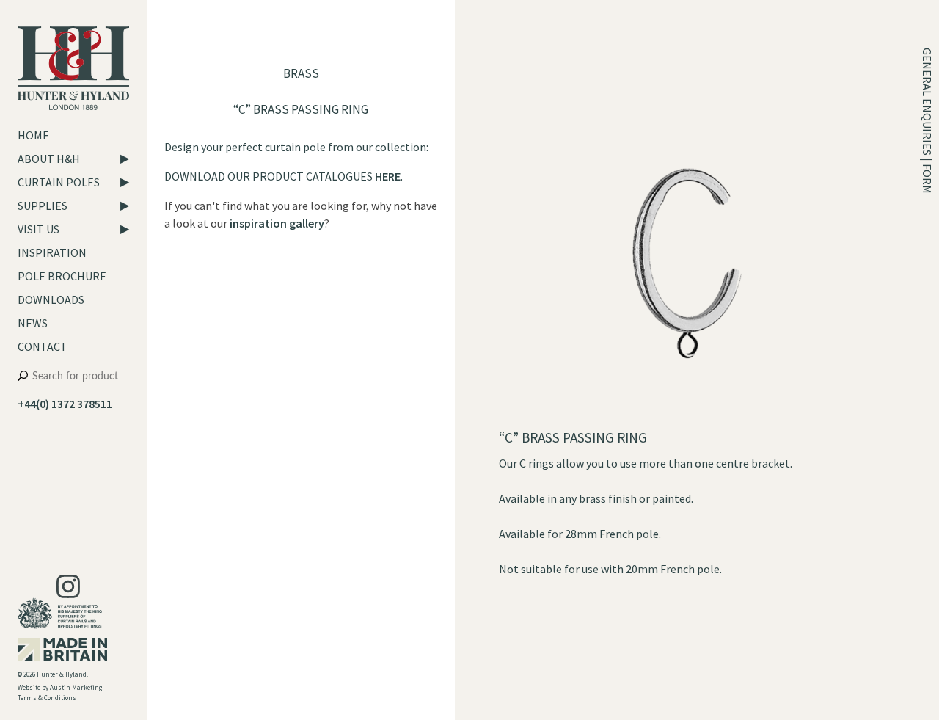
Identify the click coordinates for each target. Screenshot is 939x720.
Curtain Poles (59, 182)
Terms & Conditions (47, 698)
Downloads (51, 299)
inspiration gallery (277, 223)
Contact (42, 346)
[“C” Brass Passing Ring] (686, 419)
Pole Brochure (62, 276)
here (388, 176)
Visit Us (38, 229)
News (33, 323)
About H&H (49, 158)
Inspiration (52, 252)
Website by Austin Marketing (60, 687)
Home (33, 135)
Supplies (42, 205)
